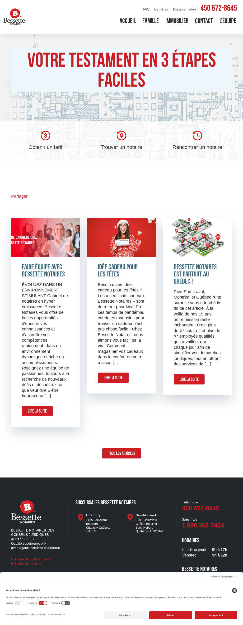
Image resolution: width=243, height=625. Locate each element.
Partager (19, 196)
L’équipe (228, 21)
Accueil (128, 21)
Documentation (184, 9)
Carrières (161, 9)
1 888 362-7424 (203, 525)
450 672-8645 (219, 9)
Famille (150, 21)
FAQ (146, 9)
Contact (204, 21)
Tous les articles (121, 453)
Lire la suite (37, 411)
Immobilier (176, 21)
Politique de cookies (26, 563)
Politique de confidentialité (30, 559)
